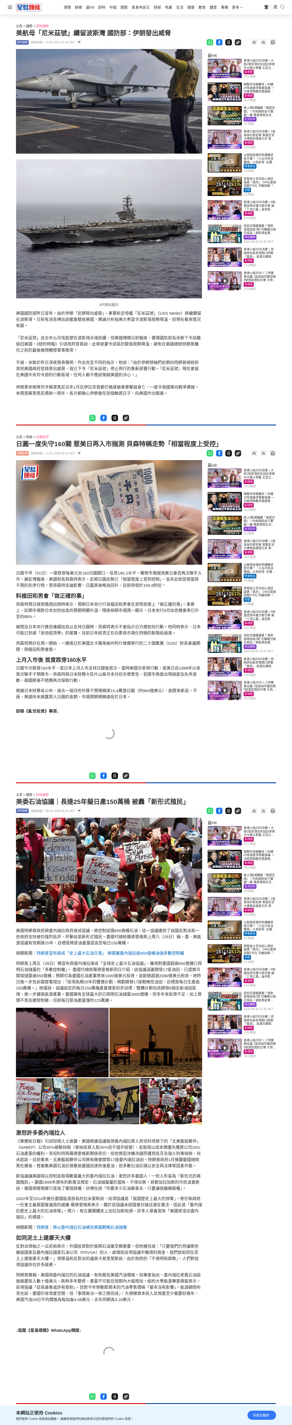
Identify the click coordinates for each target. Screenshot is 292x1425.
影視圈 (249, 72)
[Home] (29, 7)
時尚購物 (250, 237)
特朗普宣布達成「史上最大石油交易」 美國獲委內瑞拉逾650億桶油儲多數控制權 (110, 953)
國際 (29, 26)
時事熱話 (250, 166)
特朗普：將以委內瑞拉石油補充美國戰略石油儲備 (81, 1227)
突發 (247, 190)
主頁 (19, 26)
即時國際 (42, 26)
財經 (29, 437)
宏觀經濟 (42, 437)
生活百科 (250, 119)
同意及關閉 (261, 1415)
